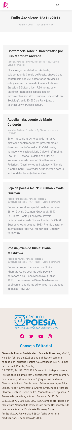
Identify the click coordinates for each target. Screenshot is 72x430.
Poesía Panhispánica (17, 199)
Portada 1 (29, 130)
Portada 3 (38, 259)
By (35, 62)
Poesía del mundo (16, 259)
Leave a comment (16, 65)
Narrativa (12, 130)
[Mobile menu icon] (65, 5)
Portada (20, 62)
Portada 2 (41, 199)
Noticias (11, 62)
